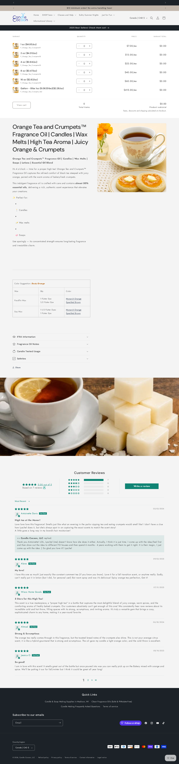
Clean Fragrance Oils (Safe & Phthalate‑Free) (112, 701)
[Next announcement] (165, 2)
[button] (48, 15)
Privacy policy (56, 757)
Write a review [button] (142, 486)
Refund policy (43, 757)
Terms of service (110, 706)
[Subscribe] (60, 722)
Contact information (87, 757)
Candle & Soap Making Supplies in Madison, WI (67, 701)
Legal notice (102, 757)
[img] (22, 509)
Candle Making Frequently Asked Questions (80, 706)
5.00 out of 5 (45, 484)
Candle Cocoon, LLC (27, 757)
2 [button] (88, 680)
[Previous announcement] (13, 2)
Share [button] (18, 367)
